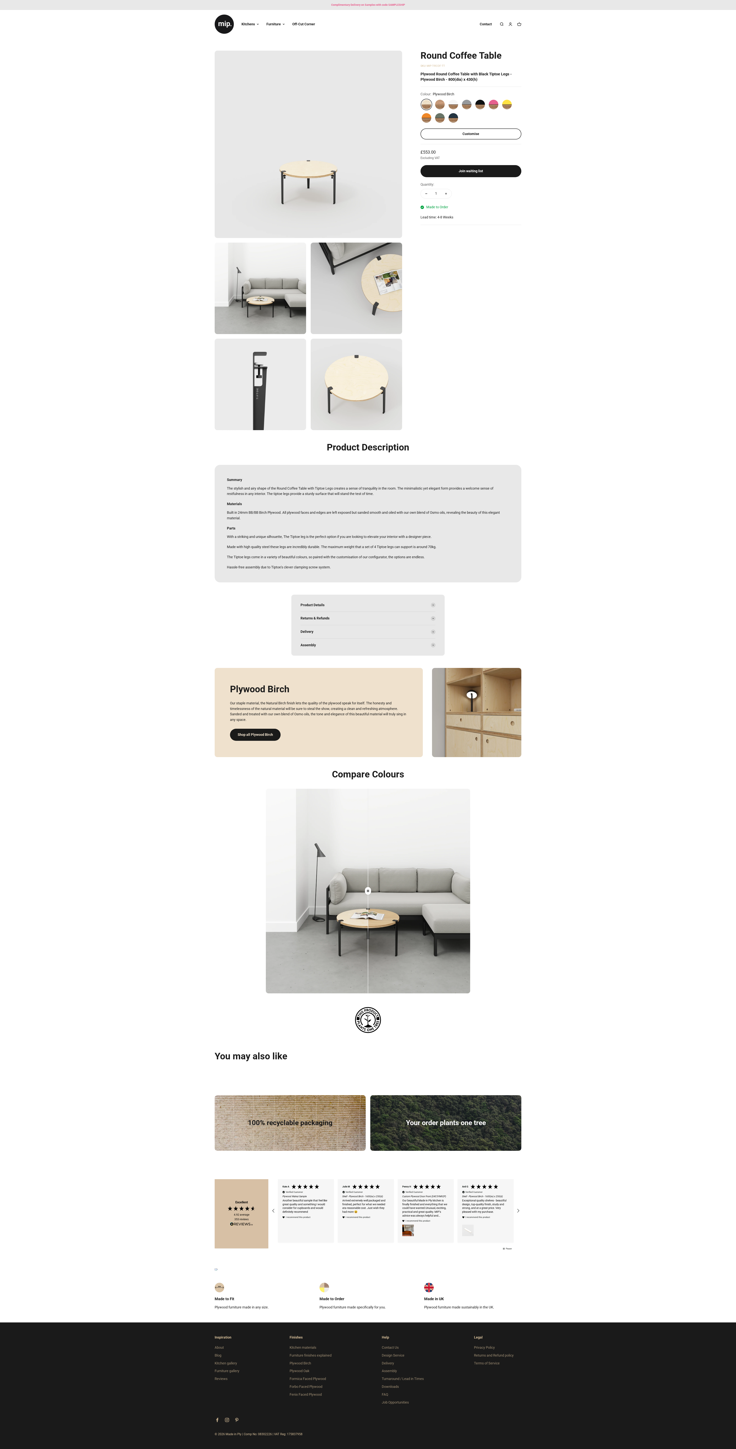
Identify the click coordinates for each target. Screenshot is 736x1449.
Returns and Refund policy (494, 1359)
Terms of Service (487, 1366)
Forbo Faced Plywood (306, 1390)
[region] (395, 1212)
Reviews (221, 1382)
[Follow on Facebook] (217, 1423)
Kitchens (248, 24)
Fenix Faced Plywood (306, 1398)
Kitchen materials (303, 1351)
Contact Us (390, 1351)
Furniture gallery (227, 1374)
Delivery (388, 1366)
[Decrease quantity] (426, 193)
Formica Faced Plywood (308, 1382)
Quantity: (427, 184)
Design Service (393, 1359)
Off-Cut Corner (303, 24)
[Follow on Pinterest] (236, 1423)
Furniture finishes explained (311, 1359)
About (219, 1351)
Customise (470, 134)
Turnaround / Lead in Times (403, 1382)
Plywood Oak (299, 1374)
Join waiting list (471, 171)
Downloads (390, 1390)
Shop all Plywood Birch (255, 735)
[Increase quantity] (446, 193)
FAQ (385, 1398)
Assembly (389, 1374)
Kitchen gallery (226, 1366)
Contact (486, 24)
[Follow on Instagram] (227, 1423)
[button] (273, 1212)
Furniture (273, 24)
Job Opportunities (395, 1405)
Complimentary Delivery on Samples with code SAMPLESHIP (368, 4)
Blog (218, 1359)
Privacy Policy (484, 1351)
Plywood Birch (300, 1366)
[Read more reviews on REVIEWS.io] (241, 1226)
